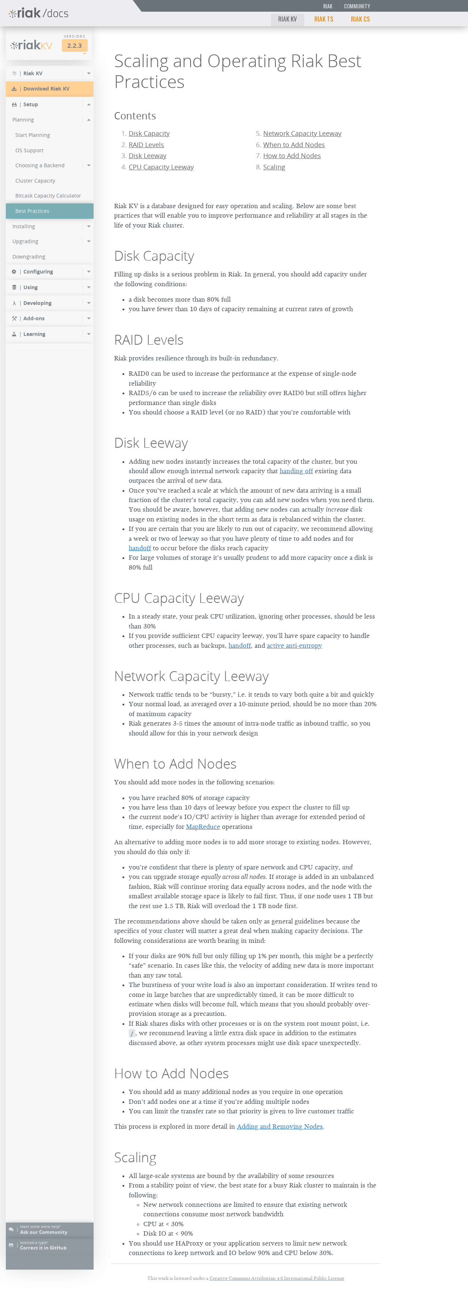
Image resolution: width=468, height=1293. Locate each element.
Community (357, 6)
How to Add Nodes (292, 156)
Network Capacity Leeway (302, 133)
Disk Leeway (147, 156)
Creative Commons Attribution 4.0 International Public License (277, 1278)
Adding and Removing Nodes (280, 1126)
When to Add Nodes (294, 145)
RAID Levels (146, 145)
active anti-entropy (294, 645)
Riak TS (323, 18)
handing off (296, 471)
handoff (140, 548)
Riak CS (360, 18)
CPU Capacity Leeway (161, 167)
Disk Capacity (149, 133)
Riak (327, 6)
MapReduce (203, 826)
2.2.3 (74, 45)
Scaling (274, 167)
